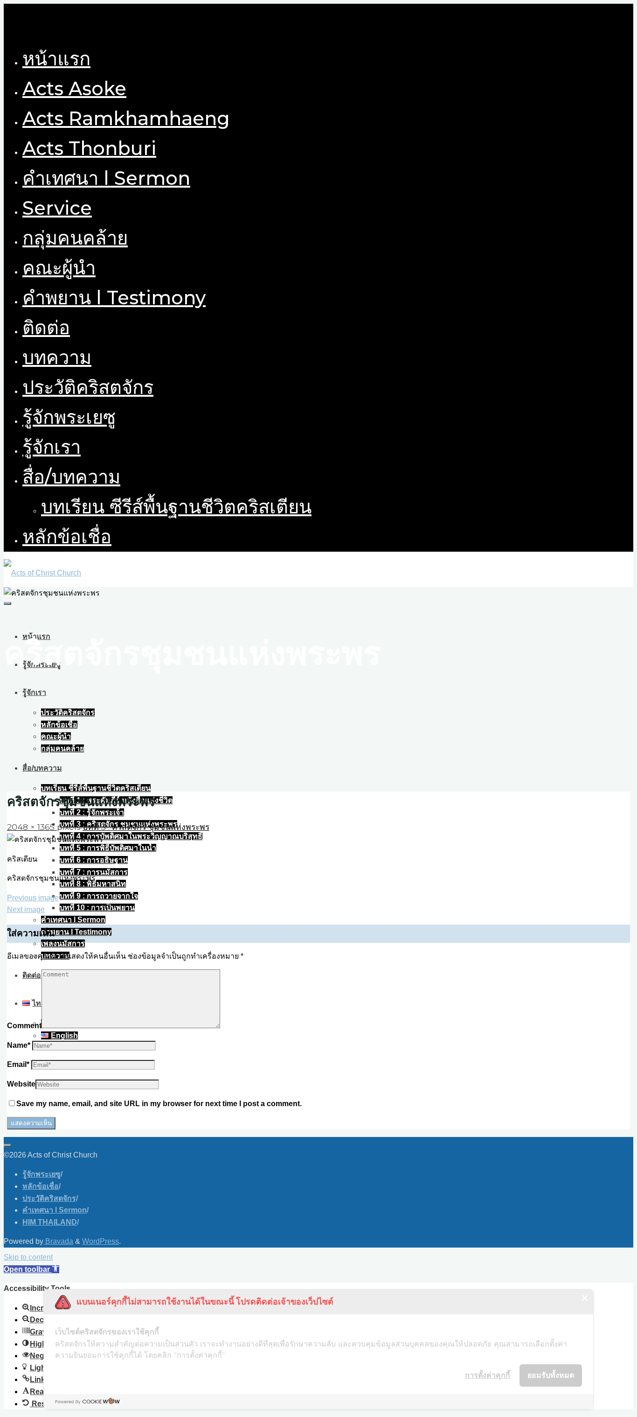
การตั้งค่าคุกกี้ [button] (487, 1375)
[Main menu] (7, 603)
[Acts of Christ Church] (42, 573)
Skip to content (28, 1257)
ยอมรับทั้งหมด (550, 1375)
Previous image (33, 898)
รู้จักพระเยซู (41, 1174)
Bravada (58, 1241)
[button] (31, 1269)
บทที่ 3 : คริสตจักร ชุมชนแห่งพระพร (146, 827)
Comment (24, 1026)
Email (18, 1064)
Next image (26, 909)
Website (21, 1084)
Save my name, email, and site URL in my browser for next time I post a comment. (159, 1104)
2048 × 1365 (32, 827)
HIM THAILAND (49, 1222)
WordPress (100, 1241)
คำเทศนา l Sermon (54, 1210)
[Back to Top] (7, 1145)
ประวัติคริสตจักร (49, 1198)
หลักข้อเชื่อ (40, 1186)
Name (18, 1045)
